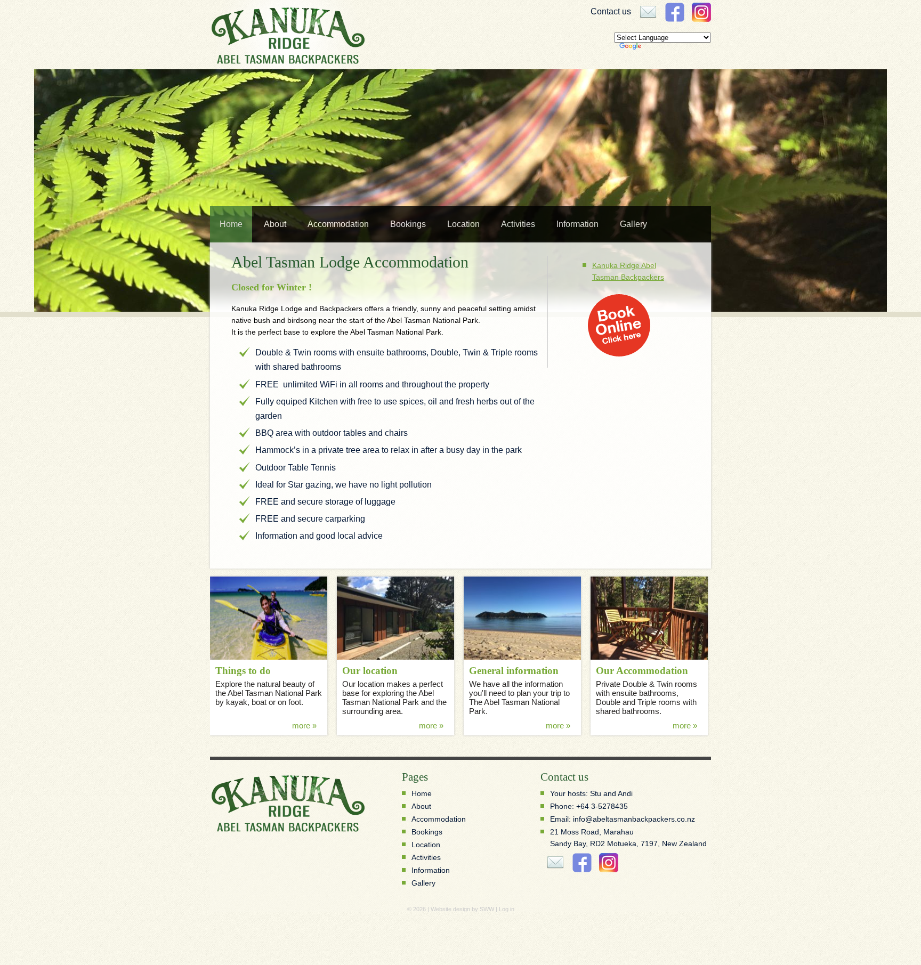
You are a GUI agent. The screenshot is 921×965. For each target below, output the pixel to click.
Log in (506, 909)
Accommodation (338, 224)
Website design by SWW (462, 909)
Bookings (408, 224)
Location (463, 224)
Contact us (611, 11)
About (275, 224)
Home (231, 224)
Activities (518, 224)
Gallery (633, 224)
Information (577, 224)
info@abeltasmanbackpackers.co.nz (634, 819)
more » (304, 725)
